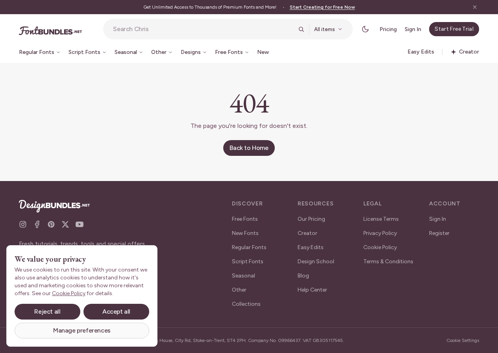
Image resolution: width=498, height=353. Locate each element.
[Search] (301, 29)
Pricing (388, 29)
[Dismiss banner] (474, 7)
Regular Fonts (249, 247)
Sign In (413, 29)
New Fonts (245, 233)
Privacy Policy (380, 233)
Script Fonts (247, 261)
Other (239, 289)
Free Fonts (245, 219)
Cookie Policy (380, 247)
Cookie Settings (462, 340)
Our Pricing (311, 219)
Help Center (312, 289)
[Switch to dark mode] (365, 29)
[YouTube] (79, 224)
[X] (65, 224)
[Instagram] (23, 224)
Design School (316, 261)
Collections (246, 304)
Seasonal (243, 275)
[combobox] (203, 29)
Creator (307, 233)
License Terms (381, 219)
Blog (303, 275)
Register (439, 233)
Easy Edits (311, 247)
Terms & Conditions (388, 261)
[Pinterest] (51, 224)
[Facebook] (37, 224)
